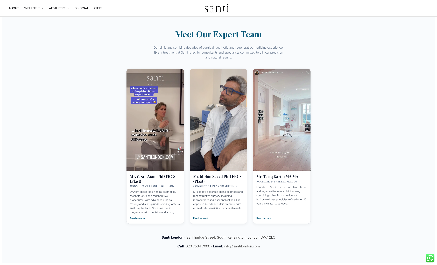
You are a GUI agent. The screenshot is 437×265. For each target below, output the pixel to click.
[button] (42, 8)
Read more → (137, 218)
